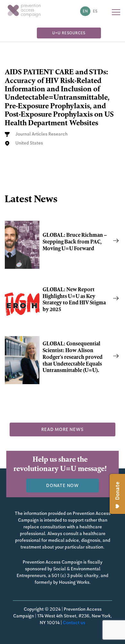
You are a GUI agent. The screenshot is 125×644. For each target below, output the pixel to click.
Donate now (62, 485)
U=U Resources (69, 33)
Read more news (62, 429)
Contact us (74, 622)
